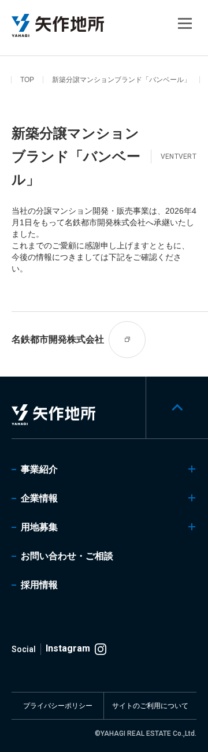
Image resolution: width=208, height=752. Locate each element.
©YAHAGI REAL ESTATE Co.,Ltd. (145, 733)
